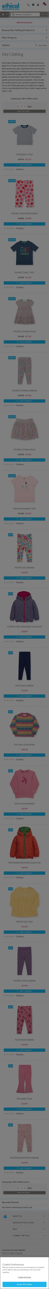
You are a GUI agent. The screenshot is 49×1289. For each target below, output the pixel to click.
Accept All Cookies (24, 1284)
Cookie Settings (24, 1277)
